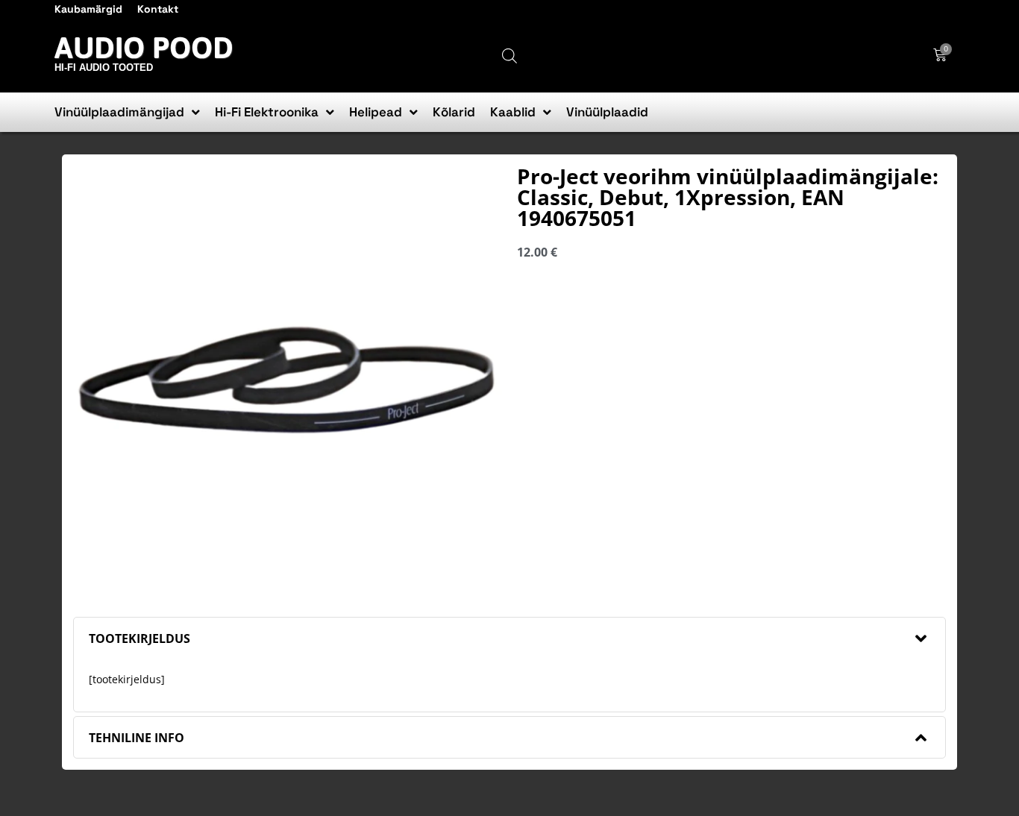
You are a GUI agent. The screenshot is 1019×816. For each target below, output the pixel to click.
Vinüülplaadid (607, 112)
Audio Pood (143, 47)
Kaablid (513, 112)
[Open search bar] (509, 55)
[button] (509, 638)
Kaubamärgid (88, 9)
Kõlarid (454, 112)
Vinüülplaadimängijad (119, 112)
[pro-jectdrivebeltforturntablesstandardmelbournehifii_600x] (287, 380)
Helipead (375, 112)
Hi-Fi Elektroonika (267, 112)
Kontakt (157, 9)
